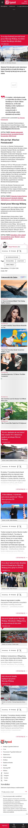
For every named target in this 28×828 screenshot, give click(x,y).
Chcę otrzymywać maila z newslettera (12, 796)
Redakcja (5, 760)
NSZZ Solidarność (24, 2)
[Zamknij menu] (2, 2)
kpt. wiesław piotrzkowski (12, 257)
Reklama (5, 770)
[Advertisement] (14, 21)
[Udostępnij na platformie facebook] (18, 251)
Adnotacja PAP (6, 768)
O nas (4, 749)
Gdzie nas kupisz (7, 757)
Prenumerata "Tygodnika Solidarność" (12, 752)
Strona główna (4, 6)
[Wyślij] (26, 791)
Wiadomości (12, 6)
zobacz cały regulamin (8, 812)
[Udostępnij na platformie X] (20, 251)
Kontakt (5, 765)
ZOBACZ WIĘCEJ (10, 265)
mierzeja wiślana (10, 261)
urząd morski (20, 261)
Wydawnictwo (6, 754)
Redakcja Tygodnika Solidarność (11, 746)
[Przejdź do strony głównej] (10, 2)
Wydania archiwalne (8, 762)
